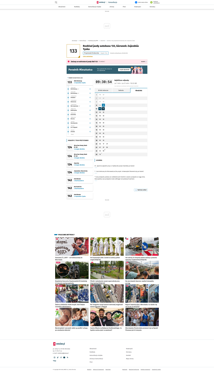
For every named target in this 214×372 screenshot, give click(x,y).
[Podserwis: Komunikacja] (112, 2)
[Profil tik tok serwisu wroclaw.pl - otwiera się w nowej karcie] (57, 357)
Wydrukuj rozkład (142, 190)
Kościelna (73, 114)
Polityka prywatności (145, 369)
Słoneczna (73, 102)
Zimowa (73, 131)
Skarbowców (74, 123)
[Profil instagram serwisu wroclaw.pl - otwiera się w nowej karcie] (54, 357)
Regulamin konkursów (134, 369)
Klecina (73, 119)
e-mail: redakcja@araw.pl (61, 353)
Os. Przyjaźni (74, 127)
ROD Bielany (79, 89)
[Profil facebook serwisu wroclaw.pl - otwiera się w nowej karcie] (61, 357)
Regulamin (124, 369)
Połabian (73, 97)
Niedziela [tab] (139, 90)
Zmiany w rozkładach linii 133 (84, 62)
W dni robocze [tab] (103, 90)
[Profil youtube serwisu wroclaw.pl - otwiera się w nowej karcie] (64, 357)
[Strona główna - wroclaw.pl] (101, 2)
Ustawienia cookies (156, 369)
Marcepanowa (79, 106)
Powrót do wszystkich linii (76, 78)
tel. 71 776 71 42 (57, 351)
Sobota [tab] (121, 90)
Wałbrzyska (74, 110)
